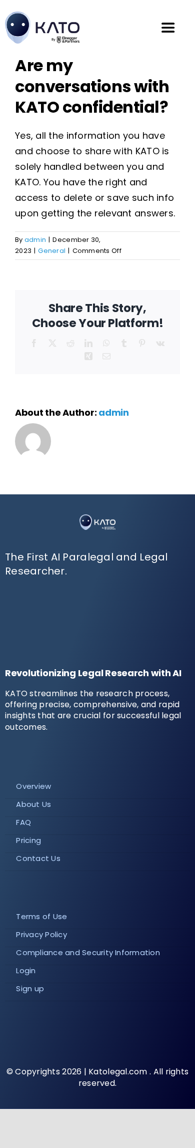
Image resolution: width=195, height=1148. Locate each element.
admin (35, 239)
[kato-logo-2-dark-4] (98, 518)
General (52, 250)
